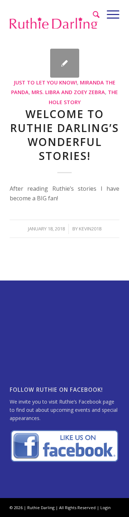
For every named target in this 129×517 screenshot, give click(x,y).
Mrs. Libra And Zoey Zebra (68, 92)
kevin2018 (90, 228)
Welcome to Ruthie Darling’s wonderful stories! (64, 135)
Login (105, 507)
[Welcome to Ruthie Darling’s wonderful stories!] (64, 63)
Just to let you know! (45, 82)
